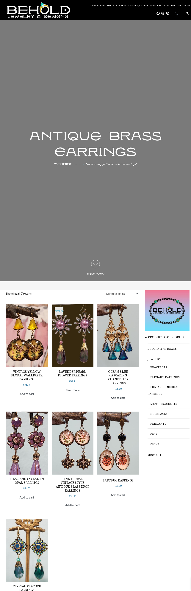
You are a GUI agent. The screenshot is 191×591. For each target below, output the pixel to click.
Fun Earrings (121, 5)
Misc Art (176, 5)
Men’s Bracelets (159, 5)
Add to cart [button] (27, 393)
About (186, 5)
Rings (154, 443)
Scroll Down (95, 274)
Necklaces (159, 413)
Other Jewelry (139, 5)
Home (77, 164)
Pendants (158, 423)
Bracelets (158, 367)
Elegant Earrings (100, 5)
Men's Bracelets (163, 404)
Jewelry (154, 359)
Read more (72, 390)
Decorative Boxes (162, 348)
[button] (187, 13)
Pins (153, 433)
